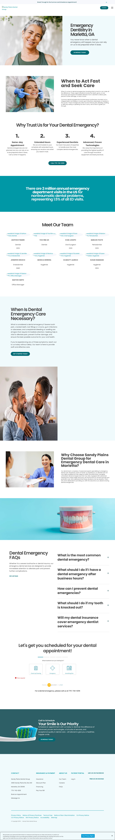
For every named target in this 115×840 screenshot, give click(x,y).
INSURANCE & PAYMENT (45, 773)
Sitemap (54, 818)
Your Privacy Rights (88, 836)
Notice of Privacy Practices (32, 815)
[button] (112, 8)
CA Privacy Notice (82, 815)
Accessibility (44, 818)
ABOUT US (63, 773)
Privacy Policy (16, 815)
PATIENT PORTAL (77, 773)
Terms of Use (47, 815)
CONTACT (15, 773)
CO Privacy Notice (17, 818)
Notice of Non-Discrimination (64, 815)
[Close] (112, 836)
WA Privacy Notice (32, 818)
